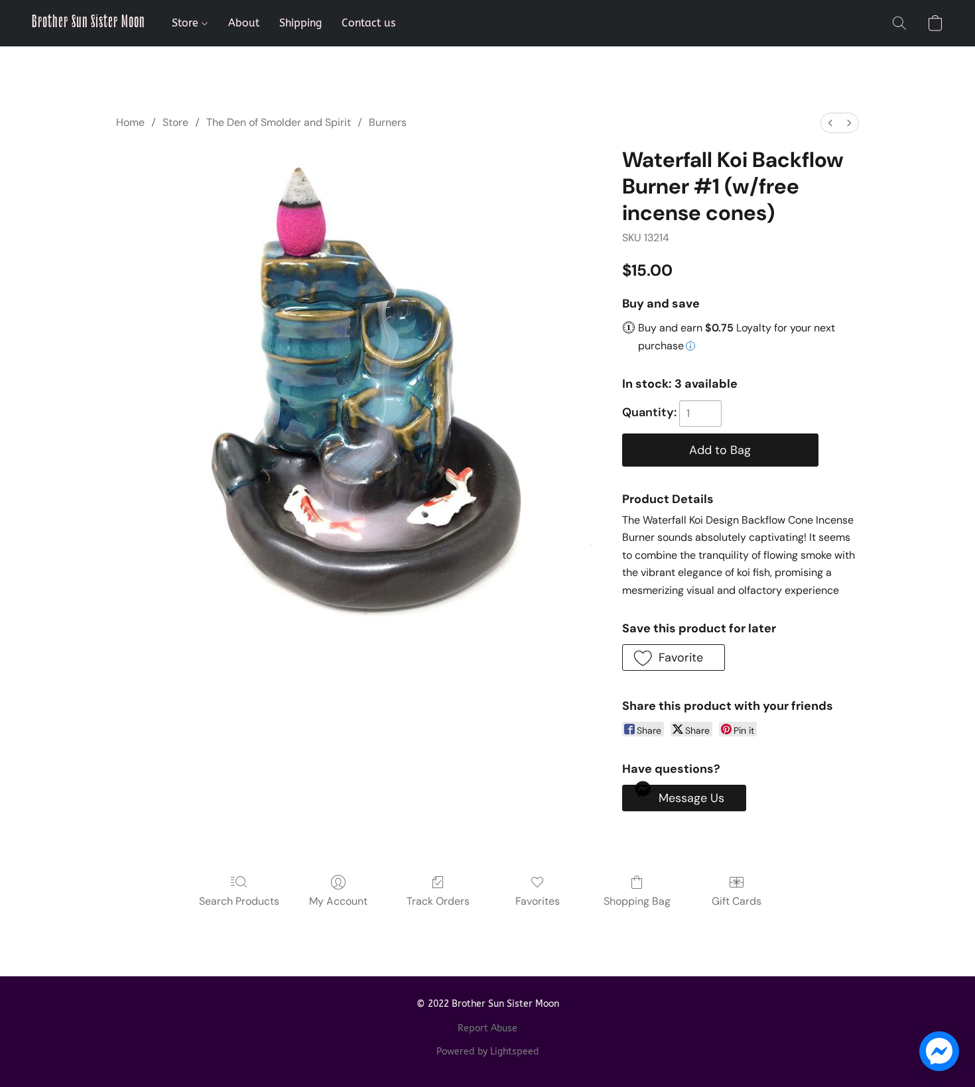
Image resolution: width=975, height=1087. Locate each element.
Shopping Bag (637, 901)
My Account (338, 901)
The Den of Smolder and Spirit (278, 122)
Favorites (537, 901)
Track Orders (438, 901)
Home (130, 122)
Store (187, 23)
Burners (388, 122)
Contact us (368, 23)
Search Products (239, 901)
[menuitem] (830, 123)
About (243, 23)
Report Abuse (487, 1028)
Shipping (300, 23)
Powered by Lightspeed (487, 1051)
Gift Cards (736, 901)
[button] (88, 23)
